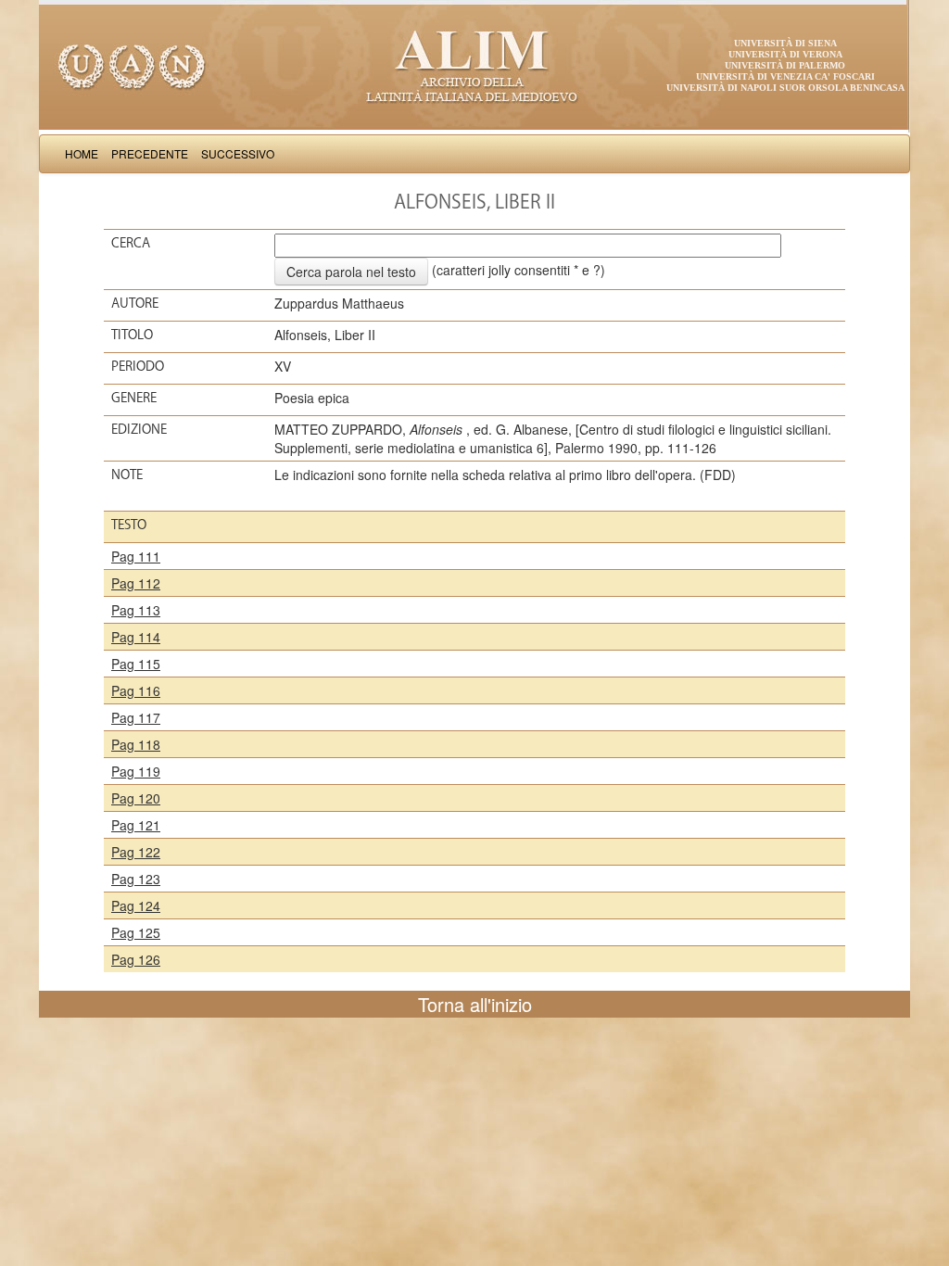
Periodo (137, 366)
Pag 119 (135, 771)
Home (81, 153)
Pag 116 (135, 690)
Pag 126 (135, 959)
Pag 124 (135, 905)
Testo (128, 524)
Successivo (237, 153)
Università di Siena (785, 43)
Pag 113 (135, 610)
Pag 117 (135, 717)
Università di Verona (785, 54)
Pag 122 (135, 851)
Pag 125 (135, 932)
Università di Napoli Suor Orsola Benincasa (785, 87)
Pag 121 (135, 825)
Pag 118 (135, 744)
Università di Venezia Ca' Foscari (785, 76)
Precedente (149, 153)
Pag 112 (135, 583)
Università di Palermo (785, 65)
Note (127, 474)
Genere (134, 397)
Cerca (130, 242)
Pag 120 (135, 798)
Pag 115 (135, 663)
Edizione (139, 429)
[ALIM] (474, 65)
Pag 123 (135, 878)
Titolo (132, 334)
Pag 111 (135, 556)
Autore (134, 303)
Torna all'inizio (475, 1004)
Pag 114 (135, 636)
